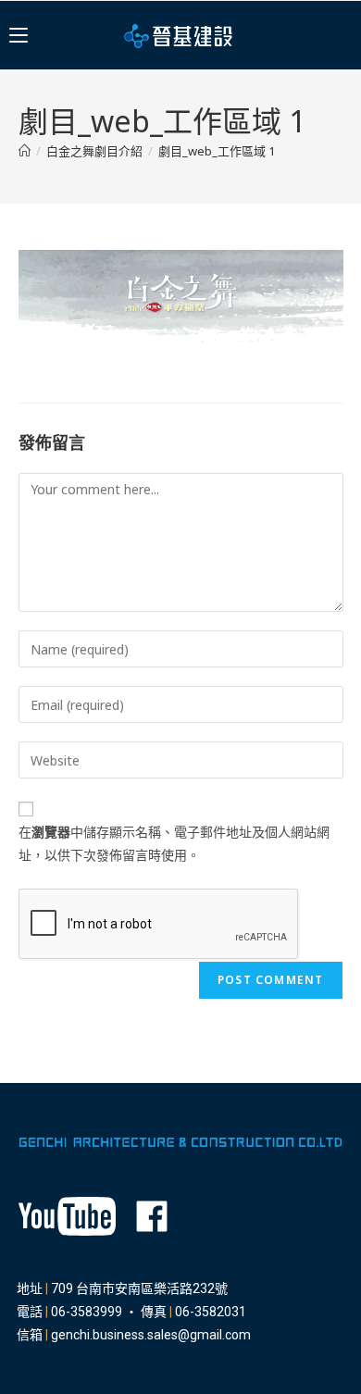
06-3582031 (210, 1311)
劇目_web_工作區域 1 (216, 151)
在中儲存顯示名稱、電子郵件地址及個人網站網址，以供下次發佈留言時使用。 (174, 843)
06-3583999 (86, 1311)
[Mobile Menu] (18, 35)
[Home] (25, 151)
